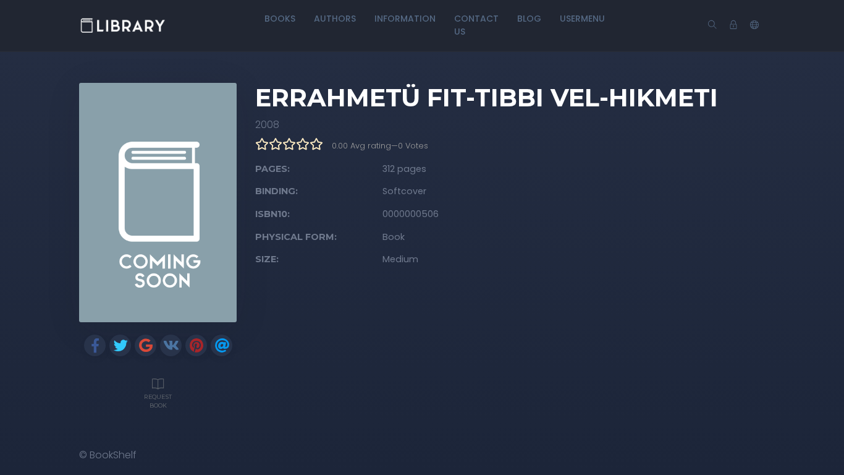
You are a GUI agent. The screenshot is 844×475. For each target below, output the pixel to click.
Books (279, 18)
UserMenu (582, 18)
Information (405, 18)
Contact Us (476, 25)
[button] (754, 25)
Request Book (158, 401)
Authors (335, 18)
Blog (529, 18)
